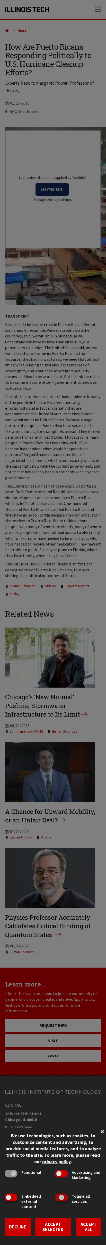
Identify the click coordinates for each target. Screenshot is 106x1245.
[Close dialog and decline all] (102, 1131)
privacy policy (56, 1162)
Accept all (88, 1227)
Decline (17, 1227)
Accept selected (53, 1227)
